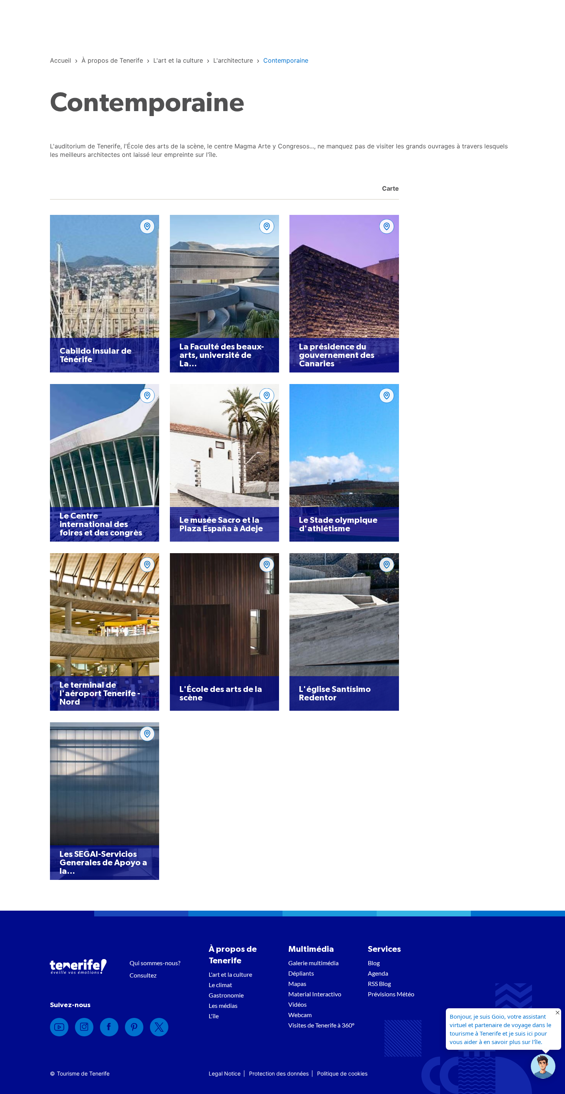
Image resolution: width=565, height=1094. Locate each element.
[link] (60, 60)
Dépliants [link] (301, 973)
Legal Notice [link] (225, 1073)
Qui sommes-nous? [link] (155, 962)
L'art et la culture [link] (230, 974)
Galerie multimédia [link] (313, 962)
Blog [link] (374, 962)
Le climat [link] (220, 984)
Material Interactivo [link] (314, 994)
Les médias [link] (223, 1005)
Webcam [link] (300, 1014)
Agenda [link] (378, 973)
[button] (543, 1066)
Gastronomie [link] (226, 995)
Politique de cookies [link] (342, 1073)
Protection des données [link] (279, 1073)
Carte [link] (390, 188)
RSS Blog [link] (379, 983)
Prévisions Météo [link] (391, 994)
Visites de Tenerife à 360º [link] (321, 1025)
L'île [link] (214, 1015)
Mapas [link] (297, 983)
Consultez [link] (143, 975)
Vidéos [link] (297, 1004)
